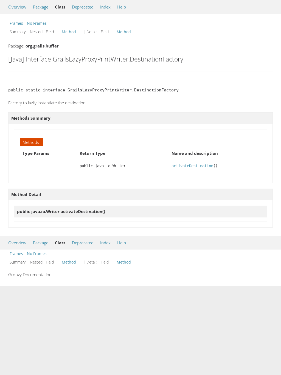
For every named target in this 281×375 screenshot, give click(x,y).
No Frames (37, 23)
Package (40, 7)
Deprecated (83, 7)
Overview (17, 7)
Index (105, 7)
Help (121, 7)
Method (69, 31)
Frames (16, 23)
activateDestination (192, 166)
